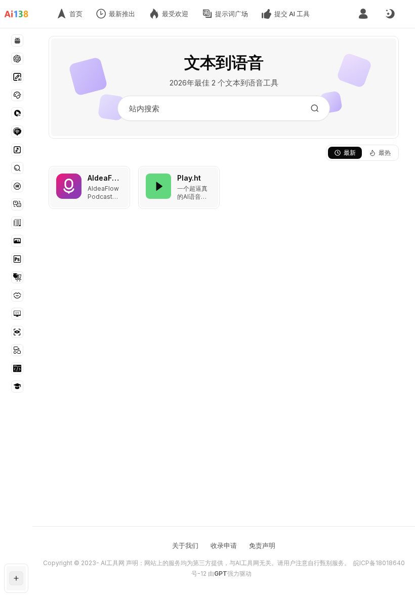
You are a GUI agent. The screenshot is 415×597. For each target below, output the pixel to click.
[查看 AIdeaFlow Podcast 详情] (89, 187)
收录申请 (224, 545)
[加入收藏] (120, 176)
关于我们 (185, 545)
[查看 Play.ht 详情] (179, 187)
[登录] (363, 14)
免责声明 (262, 545)
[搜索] (315, 108)
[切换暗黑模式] (390, 14)
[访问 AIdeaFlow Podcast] (68, 186)
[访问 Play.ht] (158, 186)
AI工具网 (112, 563)
